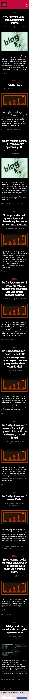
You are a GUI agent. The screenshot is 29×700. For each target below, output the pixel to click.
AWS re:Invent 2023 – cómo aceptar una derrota (14, 20)
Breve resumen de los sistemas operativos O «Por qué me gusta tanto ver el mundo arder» (14, 566)
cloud (5, 129)
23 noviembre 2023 (21, 27)
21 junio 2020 (20, 503)
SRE (18, 203)
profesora (15, 129)
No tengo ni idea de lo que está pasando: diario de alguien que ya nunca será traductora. (14, 220)
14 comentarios (16, 505)
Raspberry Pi (12, 679)
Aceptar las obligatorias (8, 697)
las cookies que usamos (10, 693)
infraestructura (7, 203)
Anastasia (9, 27)
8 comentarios (15, 444)
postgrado (9, 129)
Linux (5, 614)
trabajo (10, 548)
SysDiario (14, 81)
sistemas (14, 203)
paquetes (6, 679)
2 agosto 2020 (21, 370)
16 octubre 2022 (21, 151)
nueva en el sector (21, 546)
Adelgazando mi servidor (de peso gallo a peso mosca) (14, 629)
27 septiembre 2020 (21, 299)
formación (6, 546)
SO (12, 614)
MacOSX (9, 614)
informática (13, 546)
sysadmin (22, 203)
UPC (20, 129)
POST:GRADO (14, 84)
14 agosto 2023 (21, 88)
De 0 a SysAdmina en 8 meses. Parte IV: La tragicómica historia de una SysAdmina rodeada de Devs (14, 289)
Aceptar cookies (21, 697)
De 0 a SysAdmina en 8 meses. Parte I (14, 498)
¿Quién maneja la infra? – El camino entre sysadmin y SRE (14, 144)
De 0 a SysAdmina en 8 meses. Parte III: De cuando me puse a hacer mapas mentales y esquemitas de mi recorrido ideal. (14, 358)
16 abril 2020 (20, 636)
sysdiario (6, 73)
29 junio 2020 (20, 441)
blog (14, 13)
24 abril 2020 (20, 576)
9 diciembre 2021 (20, 228)
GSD (14, 622)
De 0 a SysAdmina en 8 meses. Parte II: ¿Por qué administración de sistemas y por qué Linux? (14, 431)
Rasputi (18, 679)
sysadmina (6, 339)
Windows (21, 614)
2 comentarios (15, 373)
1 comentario (15, 153)
